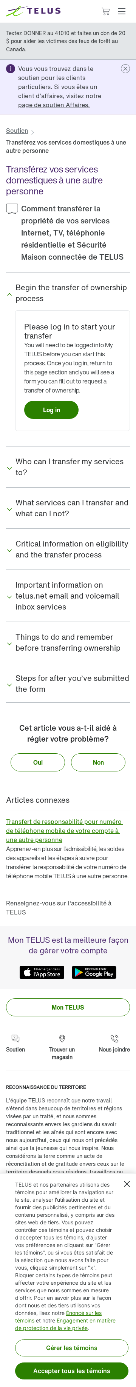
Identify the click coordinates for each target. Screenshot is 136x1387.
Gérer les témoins (72, 1348)
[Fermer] (127, 1184)
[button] (121, 11)
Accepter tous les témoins (72, 1371)
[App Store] (42, 972)
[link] (54, 105)
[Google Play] (94, 972)
